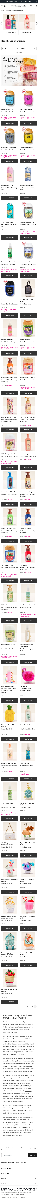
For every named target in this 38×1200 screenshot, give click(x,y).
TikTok (17, 1162)
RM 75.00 (4, 960)
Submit (32, 1155)
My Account (5, 1173)
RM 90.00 (4, 193)
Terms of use (5, 1197)
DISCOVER (4, 1178)
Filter (4, 48)
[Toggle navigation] (1, 6)
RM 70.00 (22, 654)
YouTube (23, 1162)
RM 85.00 (4, 924)
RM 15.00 (4, 268)
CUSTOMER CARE (6, 1168)
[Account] (31, 6)
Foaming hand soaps (12, 1036)
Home (3, 11)
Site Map (22, 1197)
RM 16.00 (4, 115)
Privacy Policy (14, 1197)
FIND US (3, 1183)
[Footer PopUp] (35, 1149)
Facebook (4, 1162)
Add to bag (10, 123)
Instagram (11, 1162)
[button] (5, 6)
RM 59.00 (4, 385)
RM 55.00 (22, 696)
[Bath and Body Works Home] (19, 6)
